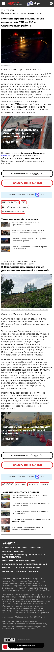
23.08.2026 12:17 (8, 261)
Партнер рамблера (24, 639)
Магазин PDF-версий (13, 568)
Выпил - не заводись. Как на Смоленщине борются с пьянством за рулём (22, 133)
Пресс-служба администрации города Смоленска (24, 309)
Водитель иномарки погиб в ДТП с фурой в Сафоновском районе (29, 240)
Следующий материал (26, 645)
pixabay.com (6, 65)
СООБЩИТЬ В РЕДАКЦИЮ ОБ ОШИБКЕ (21, 571)
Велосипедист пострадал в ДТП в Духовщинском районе (25, 224)
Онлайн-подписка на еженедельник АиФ (24, 564)
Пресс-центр (36, 548)
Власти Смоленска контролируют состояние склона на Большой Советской (26, 430)
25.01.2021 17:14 (7, 10)
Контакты (7, 561)
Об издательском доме (15, 548)
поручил (5, 156)
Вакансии (18, 551)
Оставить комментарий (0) (27, 183)
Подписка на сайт (25, 561)
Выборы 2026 (33, 568)
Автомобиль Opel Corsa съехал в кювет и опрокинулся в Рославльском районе (28, 232)
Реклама (6, 551)
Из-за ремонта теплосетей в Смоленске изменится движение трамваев (27, 528)
